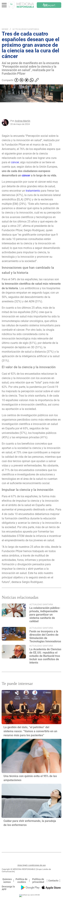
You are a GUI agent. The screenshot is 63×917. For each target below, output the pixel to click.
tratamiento (33, 190)
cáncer (15, 162)
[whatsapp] (32, 80)
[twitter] (26, 80)
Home (5, 29)
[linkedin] (21, 80)
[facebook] (16, 80)
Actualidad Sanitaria (25, 29)
